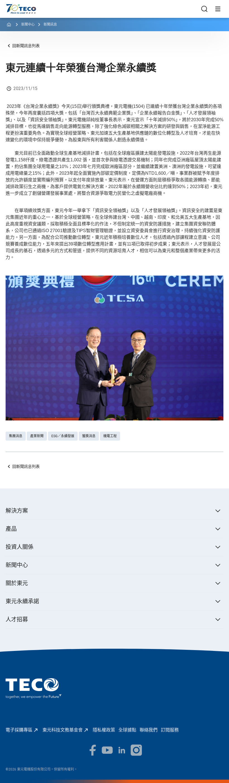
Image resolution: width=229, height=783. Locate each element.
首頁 (10, 6)
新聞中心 (28, 24)
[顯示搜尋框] (204, 8)
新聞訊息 (50, 24)
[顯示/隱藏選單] (217, 8)
